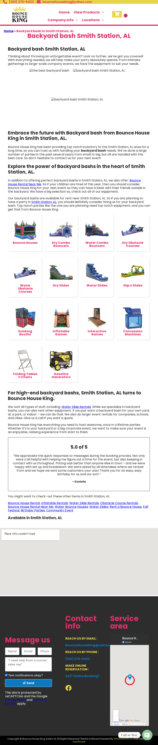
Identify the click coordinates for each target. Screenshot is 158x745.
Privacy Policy (15, 700)
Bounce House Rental (24, 503)
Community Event (59, 510)
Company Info (61, 20)
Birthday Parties (33, 510)
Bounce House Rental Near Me (30, 506)
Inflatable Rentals (54, 503)
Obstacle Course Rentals (119, 503)
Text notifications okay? (25, 675)
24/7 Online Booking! (82, 676)
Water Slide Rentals (76, 407)
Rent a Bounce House (126, 506)
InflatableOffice (123, 738)
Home (64, 12)
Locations (91, 20)
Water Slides (98, 506)
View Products (87, 12)
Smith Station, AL (43, 202)
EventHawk (79, 741)
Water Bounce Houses (71, 506)
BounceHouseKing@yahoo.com (91, 645)
